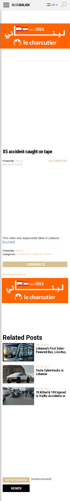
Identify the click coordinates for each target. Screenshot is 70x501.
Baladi (49, 15)
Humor (23, 15)
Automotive (58, 161)
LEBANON (37, 254)
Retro (36, 15)
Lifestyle (8, 15)
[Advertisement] (35, 109)
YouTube (8, 242)
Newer (16, 488)
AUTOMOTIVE (23, 254)
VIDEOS (48, 254)
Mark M (19, 161)
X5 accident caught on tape (27, 152)
